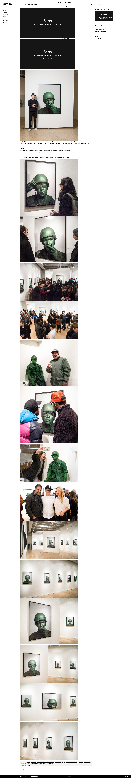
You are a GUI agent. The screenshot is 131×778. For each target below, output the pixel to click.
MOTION (4, 16)
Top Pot (49, 157)
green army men (58, 762)
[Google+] (25, 765)
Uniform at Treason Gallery (29, 4)
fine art (81, 762)
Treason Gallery (47, 762)
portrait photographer (40, 763)
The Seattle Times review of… (101, 33)
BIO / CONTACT (5, 22)
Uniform (70, 762)
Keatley (34, 763)
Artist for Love (98, 27)
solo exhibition (33, 762)
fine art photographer (76, 762)
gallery (62, 762)
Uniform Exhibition (40, 762)
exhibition (52, 762)
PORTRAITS (5, 10)
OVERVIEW (5, 8)
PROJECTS (5, 12)
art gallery (66, 762)
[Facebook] (22, 765)
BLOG (4, 18)
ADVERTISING (5, 14)
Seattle (26, 763)
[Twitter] (24, 765)
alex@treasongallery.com (48, 150)
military (28, 762)
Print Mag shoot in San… (100, 29)
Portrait (22, 763)
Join (77, 776)
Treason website (67, 150)
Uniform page (46, 152)
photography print (87, 762)
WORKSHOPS (5, 20)
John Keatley (30, 763)
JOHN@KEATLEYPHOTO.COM (34, 776)
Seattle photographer (49, 763)
